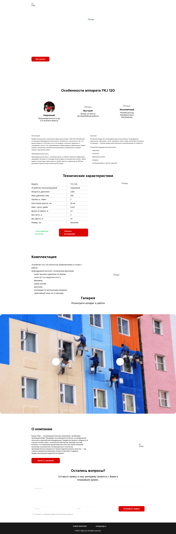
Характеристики (95, 4)
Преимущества (79, 4)
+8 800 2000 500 (136, 5)
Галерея (107, 4)
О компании (118, 4)
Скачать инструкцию (69, 232)
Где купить (40, 59)
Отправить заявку (131, 509)
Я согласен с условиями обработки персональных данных (53, 514)
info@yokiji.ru (101, 526)
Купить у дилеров (46, 460)
